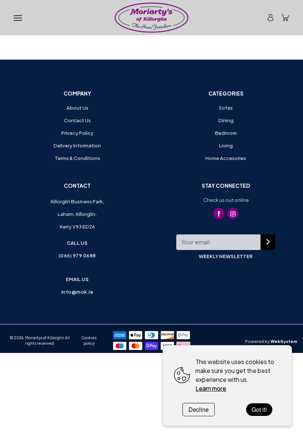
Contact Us (77, 120)
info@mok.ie (77, 292)
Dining (226, 120)
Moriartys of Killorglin (44, 338)
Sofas (226, 108)
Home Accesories (225, 158)
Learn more (210, 388)
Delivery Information (77, 146)
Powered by (271, 341)
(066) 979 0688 (77, 255)
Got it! (259, 409)
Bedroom (226, 133)
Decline (198, 409)
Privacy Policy (77, 133)
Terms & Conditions (77, 158)
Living (226, 146)
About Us (77, 108)
